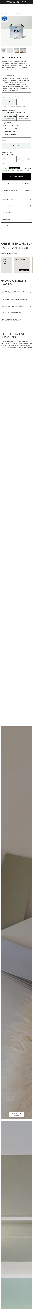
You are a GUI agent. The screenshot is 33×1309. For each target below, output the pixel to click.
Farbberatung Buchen (16, 1114)
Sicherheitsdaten (6, 212)
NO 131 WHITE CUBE (16, 14)
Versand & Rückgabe (8, 226)
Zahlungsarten (6, 219)
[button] (3, 31)
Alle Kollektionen (5, 14)
